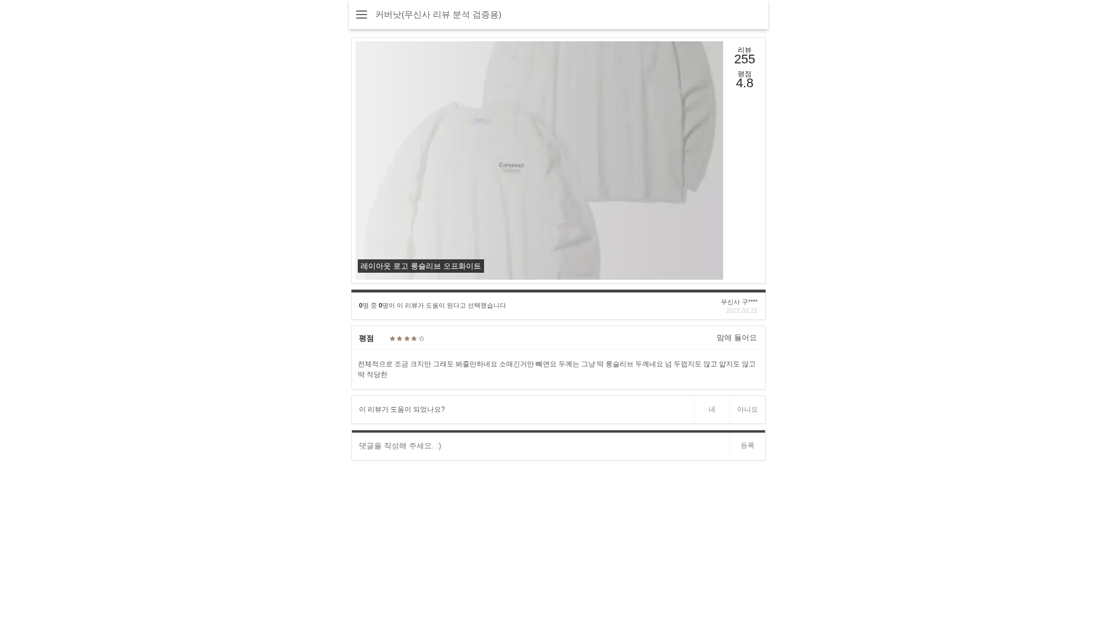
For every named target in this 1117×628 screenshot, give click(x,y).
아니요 (747, 409)
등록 (748, 445)
